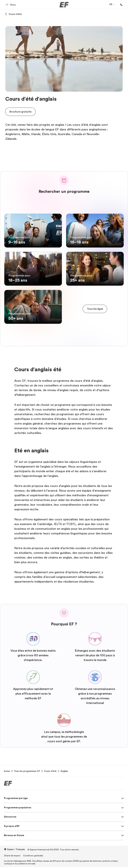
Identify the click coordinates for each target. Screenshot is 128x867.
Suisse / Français (16, 849)
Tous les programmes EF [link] (27, 771)
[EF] (64, 4)
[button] (11, 4)
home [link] (7, 771)
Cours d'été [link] (50, 771)
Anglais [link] (64, 771)
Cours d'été (15, 14)
